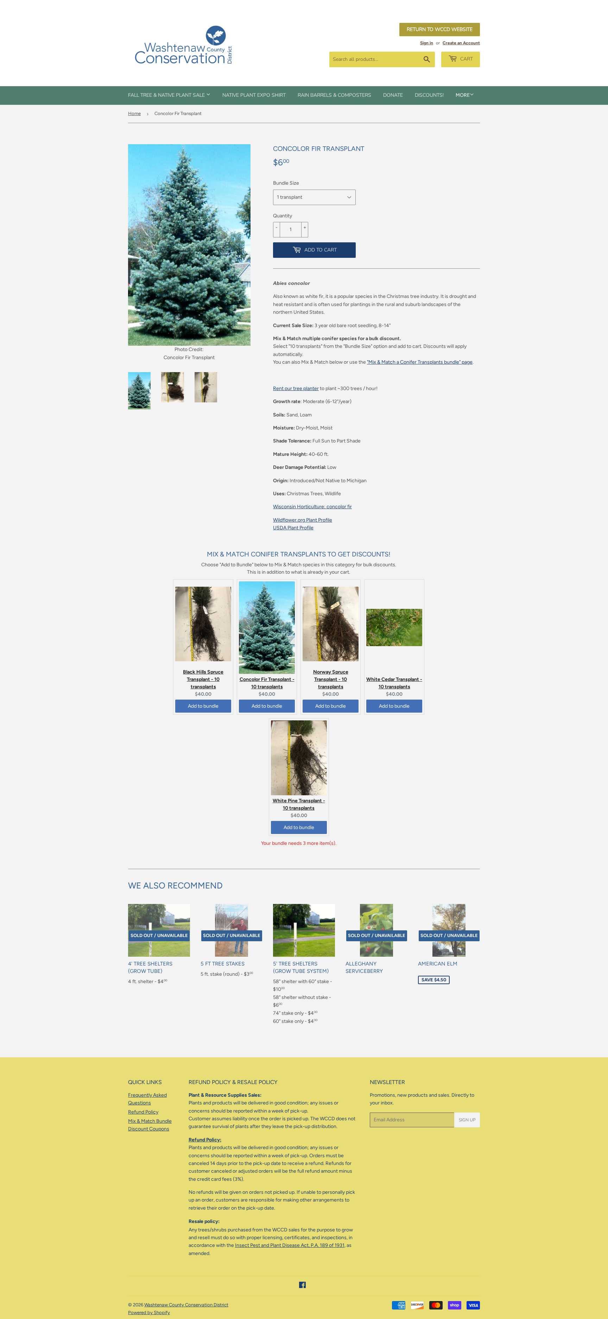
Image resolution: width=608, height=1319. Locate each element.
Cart (466, 59)
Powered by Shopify (149, 1312)
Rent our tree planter (296, 388)
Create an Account (461, 42)
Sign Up (467, 1120)
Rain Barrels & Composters (334, 95)
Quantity (282, 216)
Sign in (426, 42)
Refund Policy (143, 1112)
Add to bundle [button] (203, 706)
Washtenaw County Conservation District (186, 1304)
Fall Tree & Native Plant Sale (167, 95)
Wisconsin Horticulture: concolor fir (312, 507)
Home (134, 113)
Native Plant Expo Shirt (254, 95)
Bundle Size (286, 183)
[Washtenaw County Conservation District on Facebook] (302, 1286)
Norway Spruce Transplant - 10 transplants (330, 679)
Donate (393, 95)
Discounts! (429, 95)
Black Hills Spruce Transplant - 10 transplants (203, 679)
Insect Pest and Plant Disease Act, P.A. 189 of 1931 (289, 1245)
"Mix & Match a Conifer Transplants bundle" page (420, 362)
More (463, 95)
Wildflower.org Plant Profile (302, 520)
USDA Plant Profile (293, 528)
